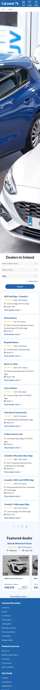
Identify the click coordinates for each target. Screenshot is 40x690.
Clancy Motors (10, 388)
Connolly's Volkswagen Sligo (16, 504)
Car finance (6, 659)
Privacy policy (7, 620)
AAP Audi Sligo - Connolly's (16, 296)
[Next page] (26, 526)
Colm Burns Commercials (15, 412)
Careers (4, 612)
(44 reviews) (22, 392)
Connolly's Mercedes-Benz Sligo (18, 455)
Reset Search (33, 281)
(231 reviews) (22, 508)
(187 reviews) (22, 368)
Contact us (5, 608)
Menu (36, 5)
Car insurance (6, 663)
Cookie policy (6, 624)
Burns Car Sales (11, 364)
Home (3, 9)
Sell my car (5, 651)
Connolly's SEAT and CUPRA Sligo (19, 480)
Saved (29, 5)
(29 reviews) (21, 322)
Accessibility (6, 636)
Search (20, 286)
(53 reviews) (22, 484)
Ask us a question (8, 667)
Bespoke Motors (11, 342)
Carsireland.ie (6, 682)
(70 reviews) (22, 416)
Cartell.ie (5, 678)
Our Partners (6, 616)
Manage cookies (7, 640)
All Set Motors (10, 318)
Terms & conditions (8, 632)
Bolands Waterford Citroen (19, 543)
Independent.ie (7, 686)
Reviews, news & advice (10, 655)
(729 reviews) (26, 547)
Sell (23, 5)
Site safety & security (9, 628)
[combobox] (20, 263)
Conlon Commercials (13, 434)
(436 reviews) (22, 459)
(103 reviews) (22, 300)
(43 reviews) (22, 346)
